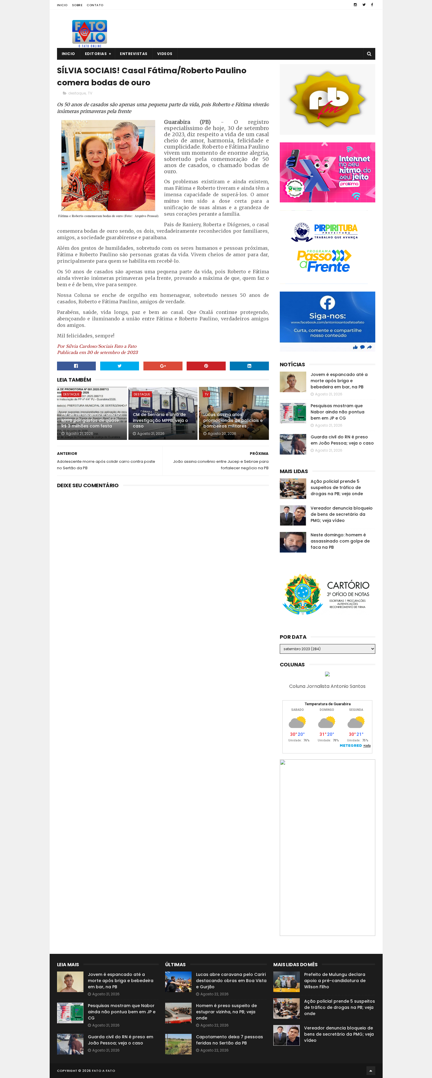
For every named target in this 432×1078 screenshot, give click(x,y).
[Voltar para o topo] (370, 1070)
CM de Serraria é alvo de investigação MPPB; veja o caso (160, 420)
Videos (165, 53)
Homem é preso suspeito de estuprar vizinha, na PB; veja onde (226, 1012)
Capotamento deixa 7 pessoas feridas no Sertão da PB (229, 1040)
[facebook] (372, 4)
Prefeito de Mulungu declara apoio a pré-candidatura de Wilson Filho (335, 980)
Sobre (77, 5)
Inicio (62, 5)
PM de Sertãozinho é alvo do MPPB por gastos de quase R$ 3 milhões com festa (91, 420)
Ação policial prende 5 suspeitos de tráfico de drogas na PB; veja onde (337, 487)
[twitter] (364, 4)
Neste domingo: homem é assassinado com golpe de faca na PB (340, 541)
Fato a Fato (103, 1070)
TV (90, 93)
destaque (77, 93)
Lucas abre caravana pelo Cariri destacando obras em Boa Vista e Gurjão (231, 980)
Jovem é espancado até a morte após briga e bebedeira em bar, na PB (339, 381)
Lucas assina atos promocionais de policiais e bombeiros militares (233, 420)
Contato (95, 5)
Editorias (96, 53)
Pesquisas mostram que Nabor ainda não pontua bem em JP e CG (337, 412)
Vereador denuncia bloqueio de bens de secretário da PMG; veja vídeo (342, 514)
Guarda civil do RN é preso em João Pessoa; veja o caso (342, 440)
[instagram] (355, 4)
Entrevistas (134, 53)
